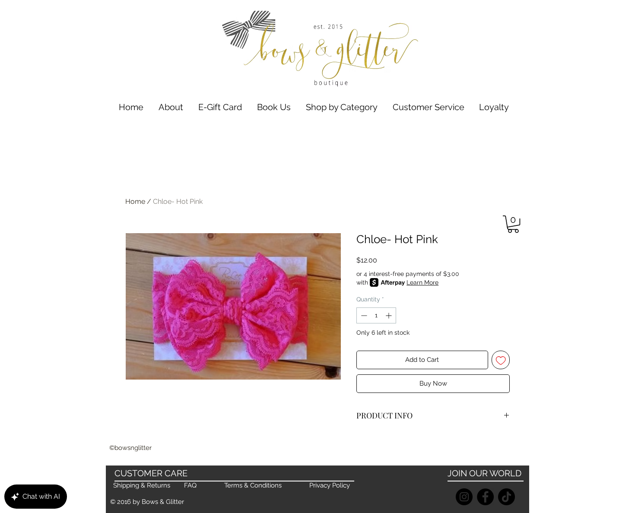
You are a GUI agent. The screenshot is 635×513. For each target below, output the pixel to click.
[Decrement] (363, 315)
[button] (341, 107)
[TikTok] (506, 496)
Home (135, 201)
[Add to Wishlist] (501, 360)
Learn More (422, 282)
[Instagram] (464, 496)
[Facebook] (485, 496)
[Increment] (389, 315)
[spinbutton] (376, 315)
